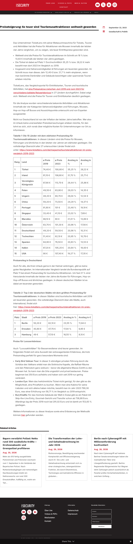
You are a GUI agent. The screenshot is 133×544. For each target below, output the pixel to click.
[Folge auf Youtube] (97, 4)
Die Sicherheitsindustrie (42, 12)
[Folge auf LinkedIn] (109, 4)
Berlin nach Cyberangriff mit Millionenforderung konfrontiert (110, 441)
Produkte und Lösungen (81, 12)
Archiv (96, 12)
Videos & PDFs (65, 3)
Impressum (72, 514)
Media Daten (81, 3)
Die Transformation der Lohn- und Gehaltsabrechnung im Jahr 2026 (65, 441)
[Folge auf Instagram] (114, 4)
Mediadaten (50, 517)
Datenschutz (73, 510)
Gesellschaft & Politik (62, 12)
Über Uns (50, 3)
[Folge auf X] (103, 4)
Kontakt (64, 7)
